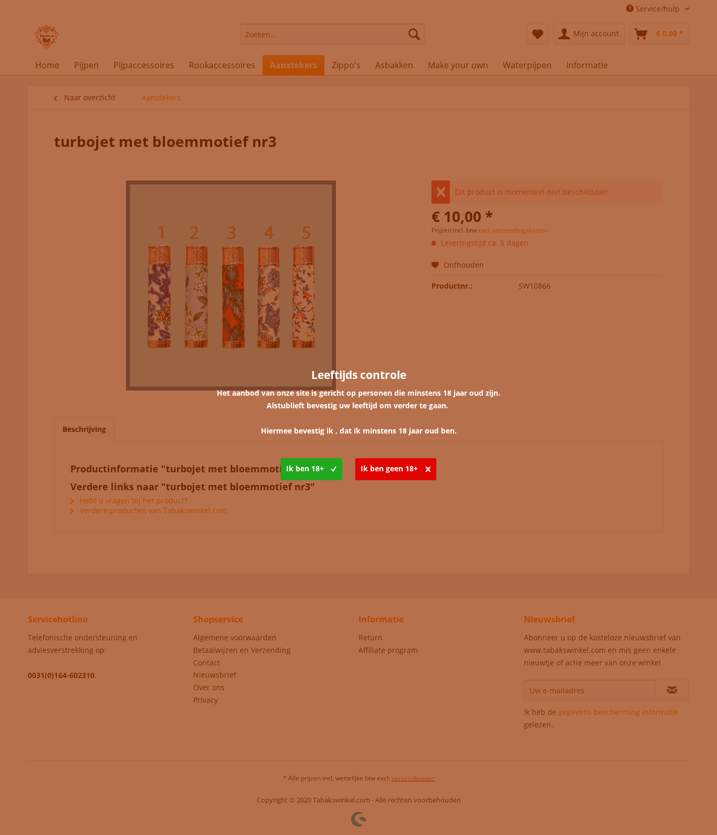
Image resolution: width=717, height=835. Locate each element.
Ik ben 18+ (305, 468)
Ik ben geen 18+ (389, 468)
